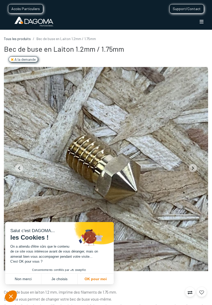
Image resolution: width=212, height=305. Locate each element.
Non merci (23, 279)
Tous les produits (17, 38)
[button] (19, 168)
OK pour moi (96, 279)
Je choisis (59, 279)
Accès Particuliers (25, 8)
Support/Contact (187, 8)
